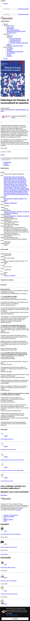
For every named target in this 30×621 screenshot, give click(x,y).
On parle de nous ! (12, 32)
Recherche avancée (23, 9)
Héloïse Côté (7, 181)
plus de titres (4, 554)
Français (3, 0)
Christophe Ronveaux (22, 193)
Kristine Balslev (20, 177)
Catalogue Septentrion (10, 211)
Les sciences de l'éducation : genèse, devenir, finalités (12, 470)
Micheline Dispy (21, 182)
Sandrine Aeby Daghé (9, 177)
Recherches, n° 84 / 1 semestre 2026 (8, 580)
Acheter (3, 154)
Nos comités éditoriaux (13, 30)
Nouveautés (10, 48)
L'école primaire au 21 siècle (7, 480)
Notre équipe (10, 28)
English (6, 3)
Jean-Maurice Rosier (9, 194)
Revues (9, 54)
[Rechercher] (1, 6)
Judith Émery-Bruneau (9, 185)
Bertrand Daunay (10, 109)
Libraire (9, 44)
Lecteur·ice (10, 35)
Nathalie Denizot (12, 182)
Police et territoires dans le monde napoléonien (11, 534)
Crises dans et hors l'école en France (8, 449)
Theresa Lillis (7, 190)
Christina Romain (11, 193)
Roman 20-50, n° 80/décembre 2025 (8, 567)
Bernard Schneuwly (20, 194)
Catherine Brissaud (9, 180)
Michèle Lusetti (16, 190)
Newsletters (4, 495)
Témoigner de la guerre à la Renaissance (9, 593)
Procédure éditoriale (15, 38)
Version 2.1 (7, 275)
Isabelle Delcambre (20, 109)
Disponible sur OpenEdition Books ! (19, 116)
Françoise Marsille (9, 191)
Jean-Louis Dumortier (20, 184)
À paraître (9, 50)
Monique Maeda (24, 190)
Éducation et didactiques (10, 203)
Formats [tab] (6, 163)
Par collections (11, 53)
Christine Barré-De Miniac (10, 178)
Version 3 (12, 275)
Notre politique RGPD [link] (12, 615)
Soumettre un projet (15, 41)
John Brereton (22, 178)
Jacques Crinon (15, 181)
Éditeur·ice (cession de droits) (15, 46)
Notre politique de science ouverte (16, 31)
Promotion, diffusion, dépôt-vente (19, 43)
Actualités (9, 56)
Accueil (6, 24)
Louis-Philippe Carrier (20, 180)
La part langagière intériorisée (7, 439)
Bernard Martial (18, 191)
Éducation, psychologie (23, 211)
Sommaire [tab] (6, 165)
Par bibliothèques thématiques (15, 51)
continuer (18, 510)
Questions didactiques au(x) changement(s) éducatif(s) (12, 459)
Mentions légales (8, 519)
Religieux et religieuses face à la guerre (9, 547)
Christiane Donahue (9, 184)
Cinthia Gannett (17, 187)
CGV (5, 518)
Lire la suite (4, 148)
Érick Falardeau (20, 185)
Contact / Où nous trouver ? (11, 515)
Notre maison (10, 27)
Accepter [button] (15, 618)
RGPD (5, 521)
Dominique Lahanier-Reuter (21, 188)
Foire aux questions (9, 516)
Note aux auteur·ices (15, 40)
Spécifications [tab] (7, 162)
